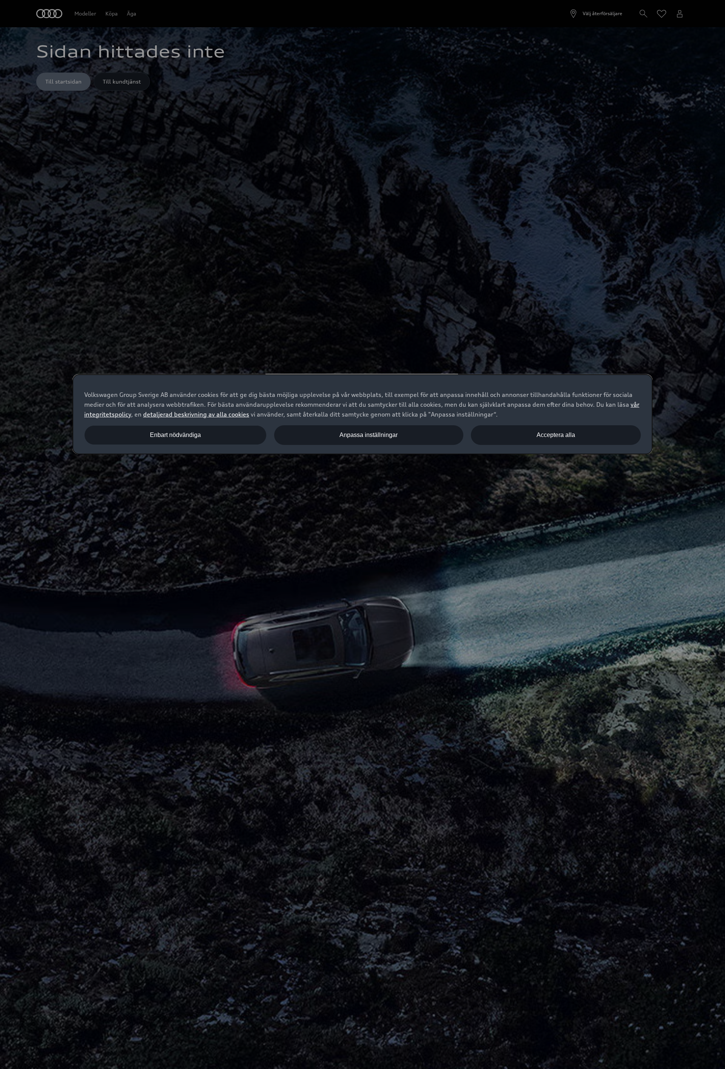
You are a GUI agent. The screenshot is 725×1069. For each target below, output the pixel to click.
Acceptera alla (556, 435)
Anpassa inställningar (368, 435)
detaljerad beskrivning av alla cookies (196, 414)
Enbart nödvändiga (175, 435)
